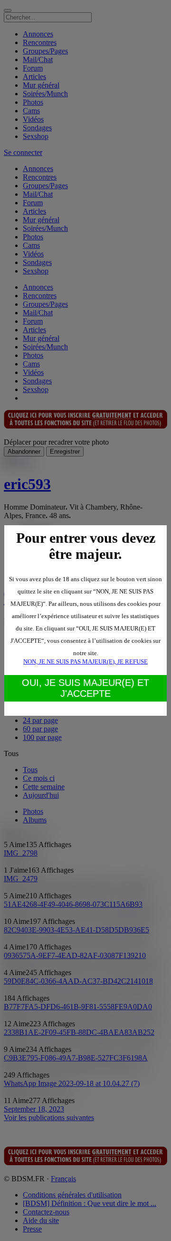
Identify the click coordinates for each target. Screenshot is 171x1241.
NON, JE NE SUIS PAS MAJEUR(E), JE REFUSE (85, 661)
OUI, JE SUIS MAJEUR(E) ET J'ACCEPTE (85, 688)
